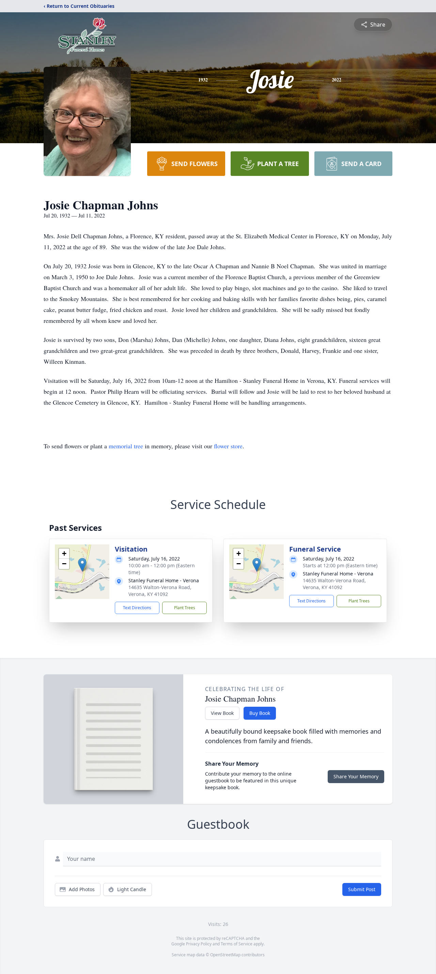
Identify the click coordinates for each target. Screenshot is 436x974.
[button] (82, 565)
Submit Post (361, 889)
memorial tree (126, 446)
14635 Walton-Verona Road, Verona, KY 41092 (159, 590)
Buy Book (259, 713)
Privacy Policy (199, 944)
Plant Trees (184, 608)
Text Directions (137, 608)
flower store (228, 446)
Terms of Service (236, 944)
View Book (222, 713)
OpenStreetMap (225, 955)
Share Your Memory (355, 776)
